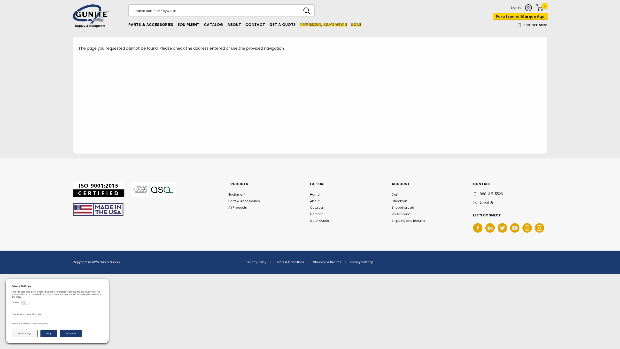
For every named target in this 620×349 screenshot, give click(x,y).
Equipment (189, 24)
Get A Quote (282, 24)
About (234, 24)
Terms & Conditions (289, 262)
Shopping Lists (403, 207)
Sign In (516, 8)
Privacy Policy (256, 262)
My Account (401, 214)
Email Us (487, 202)
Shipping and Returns (408, 220)
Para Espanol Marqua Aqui (520, 16)
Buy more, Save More (323, 24)
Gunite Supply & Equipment (88, 27)
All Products (237, 207)
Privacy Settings (361, 262)
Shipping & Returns (327, 262)
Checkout (399, 201)
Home (315, 194)
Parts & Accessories (150, 24)
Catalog (213, 24)
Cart (395, 194)
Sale (356, 24)
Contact (255, 24)
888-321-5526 (535, 25)
